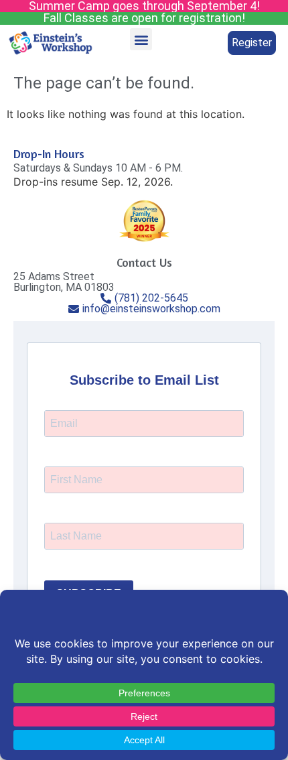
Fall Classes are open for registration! (144, 18)
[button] (141, 39)
